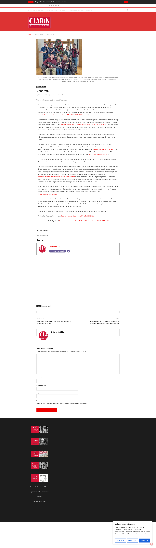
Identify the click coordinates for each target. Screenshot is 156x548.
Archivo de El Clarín (39, 501)
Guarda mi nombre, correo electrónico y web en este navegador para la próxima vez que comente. (61, 403)
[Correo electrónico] (68, 251)
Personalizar (120, 540)
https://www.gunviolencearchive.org (103, 149)
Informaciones (51, 10)
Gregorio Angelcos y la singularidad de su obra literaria (50, 2)
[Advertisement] (78, 279)
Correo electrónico (41, 385)
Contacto (39, 496)
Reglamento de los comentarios (39, 492)
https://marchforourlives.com (47, 194)
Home (29, 34)
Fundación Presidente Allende (39, 487)
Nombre (39, 378)
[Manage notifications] (151, 544)
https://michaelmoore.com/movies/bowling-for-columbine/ (56, 177)
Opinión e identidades (35, 10)
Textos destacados (77, 10)
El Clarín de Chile (42, 95)
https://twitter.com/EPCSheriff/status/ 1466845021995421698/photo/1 (83, 125)
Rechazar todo (132, 540)
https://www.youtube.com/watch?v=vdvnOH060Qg (77, 216)
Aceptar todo (144, 540)
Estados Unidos (46, 306)
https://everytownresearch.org (98, 154)
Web (37, 393)
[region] (132, 532)
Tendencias (64, 10)
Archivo (89, 10)
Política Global (50, 34)
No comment (67, 95)
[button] (125, 2)
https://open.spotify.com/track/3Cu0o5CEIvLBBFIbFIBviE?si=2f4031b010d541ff (84, 221)
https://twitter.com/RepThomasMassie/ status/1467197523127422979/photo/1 (63, 115)
